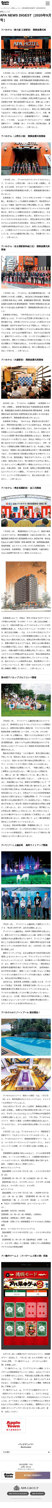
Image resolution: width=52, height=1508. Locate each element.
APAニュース (15, 8)
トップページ (5, 8)
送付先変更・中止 (26, 1464)
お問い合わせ (26, 1467)
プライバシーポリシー (26, 1469)
